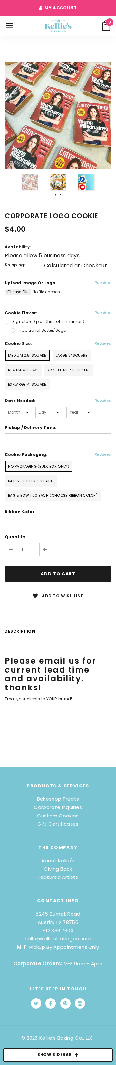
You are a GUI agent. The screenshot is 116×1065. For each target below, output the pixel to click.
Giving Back (58, 869)
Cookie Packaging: (58, 454)
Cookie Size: (58, 343)
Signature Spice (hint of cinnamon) (48, 321)
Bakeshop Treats (58, 799)
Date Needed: (58, 400)
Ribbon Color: (20, 511)
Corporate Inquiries (58, 807)
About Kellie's (57, 860)
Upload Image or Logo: (58, 283)
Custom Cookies (58, 815)
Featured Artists (58, 877)
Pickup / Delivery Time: (31, 427)
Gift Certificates (57, 823)
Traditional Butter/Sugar (43, 330)
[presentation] (55, 195)
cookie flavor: (58, 313)
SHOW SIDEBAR (54, 1054)
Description (20, 631)
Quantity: (16, 537)
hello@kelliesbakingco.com (58, 938)
